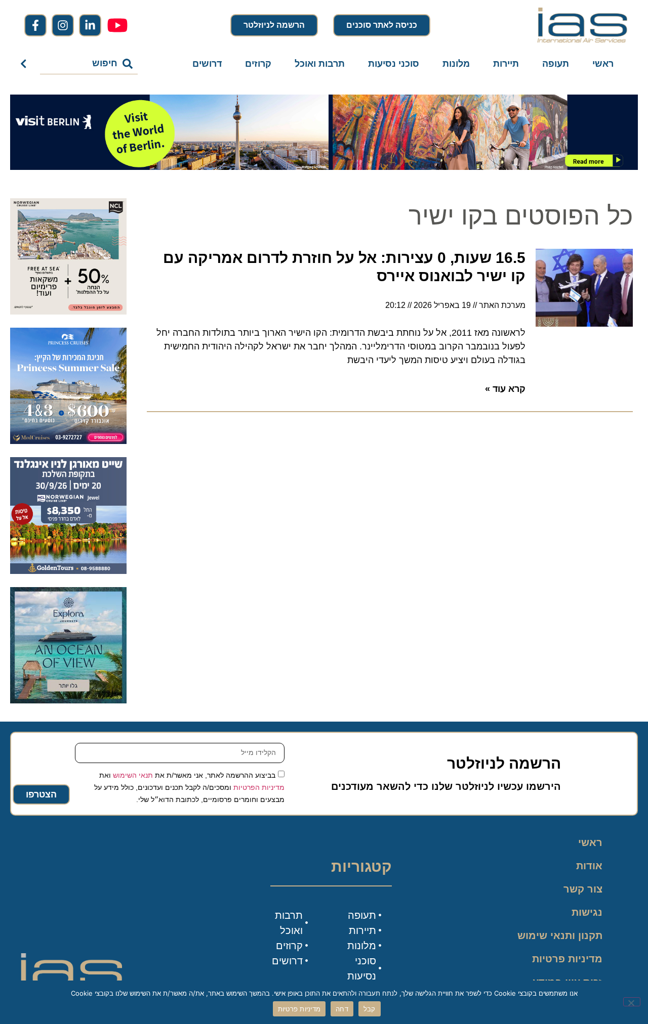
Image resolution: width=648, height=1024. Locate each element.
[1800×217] (324, 167)
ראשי (603, 64)
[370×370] (68, 571)
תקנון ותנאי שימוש (559, 935)
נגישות (587, 912)
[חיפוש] (25, 63)
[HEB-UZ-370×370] (68, 311)
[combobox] (89, 63)
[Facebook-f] (35, 25)
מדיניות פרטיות (567, 958)
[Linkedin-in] (90, 25)
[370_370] (68, 441)
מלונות (456, 64)
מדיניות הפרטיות (259, 787)
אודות (589, 865)
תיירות (506, 64)
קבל (369, 1009)
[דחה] (631, 1001)
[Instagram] (63, 25)
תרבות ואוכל (320, 64)
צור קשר (582, 889)
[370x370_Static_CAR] (68, 700)
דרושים (207, 64)
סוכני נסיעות (393, 64)
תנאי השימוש (133, 775)
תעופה (555, 64)
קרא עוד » (505, 389)
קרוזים (258, 64)
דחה (342, 1009)
